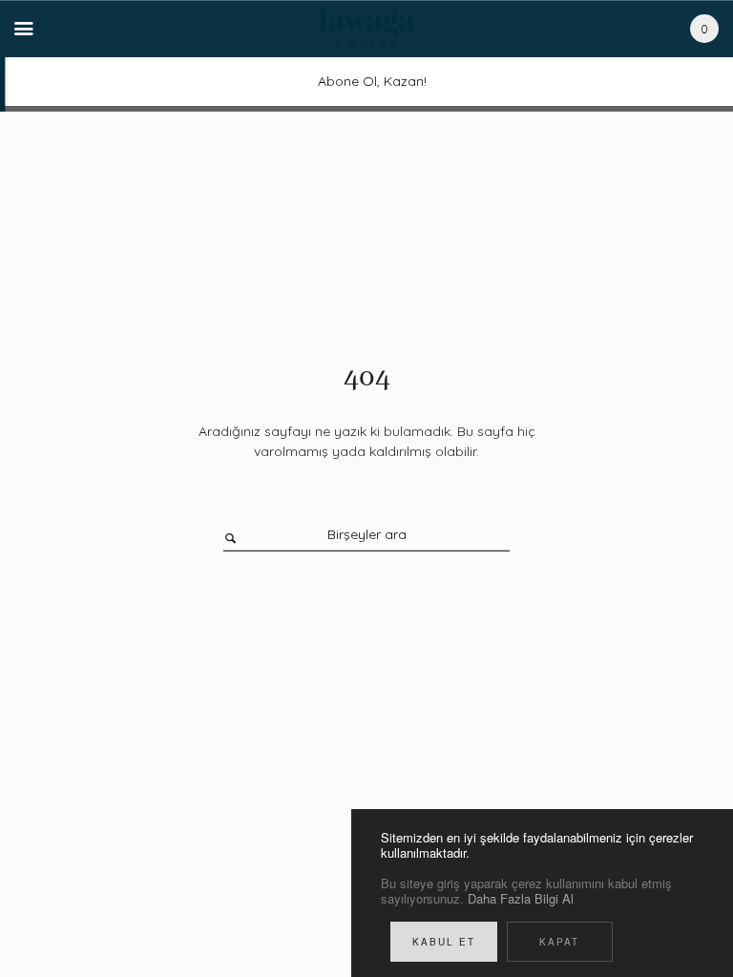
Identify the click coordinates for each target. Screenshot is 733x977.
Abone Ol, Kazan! (366, 81)
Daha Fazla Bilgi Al (521, 898)
